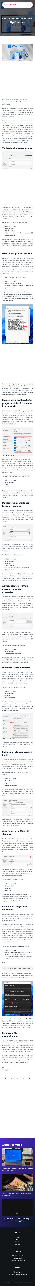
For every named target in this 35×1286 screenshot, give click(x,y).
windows (6, 1070)
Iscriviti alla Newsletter (17, 1260)
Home (17, 1237)
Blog (17, 1239)
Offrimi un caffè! (17, 1256)
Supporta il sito (17, 1258)
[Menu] (30, 5)
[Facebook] (5, 1078)
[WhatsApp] (30, 1078)
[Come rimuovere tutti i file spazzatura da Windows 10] (17, 1182)
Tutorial (14, 26)
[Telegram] (24, 1078)
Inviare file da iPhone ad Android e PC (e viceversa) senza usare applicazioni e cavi (16, 1220)
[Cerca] (27, 5)
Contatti (17, 1244)
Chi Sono (17, 1242)
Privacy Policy (17, 1272)
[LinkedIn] (17, 1078)
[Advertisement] (17, 79)
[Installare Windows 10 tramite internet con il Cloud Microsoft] (17, 1157)
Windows (20, 26)
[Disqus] (17, 1109)
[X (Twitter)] (11, 1078)
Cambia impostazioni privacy (17, 1274)
